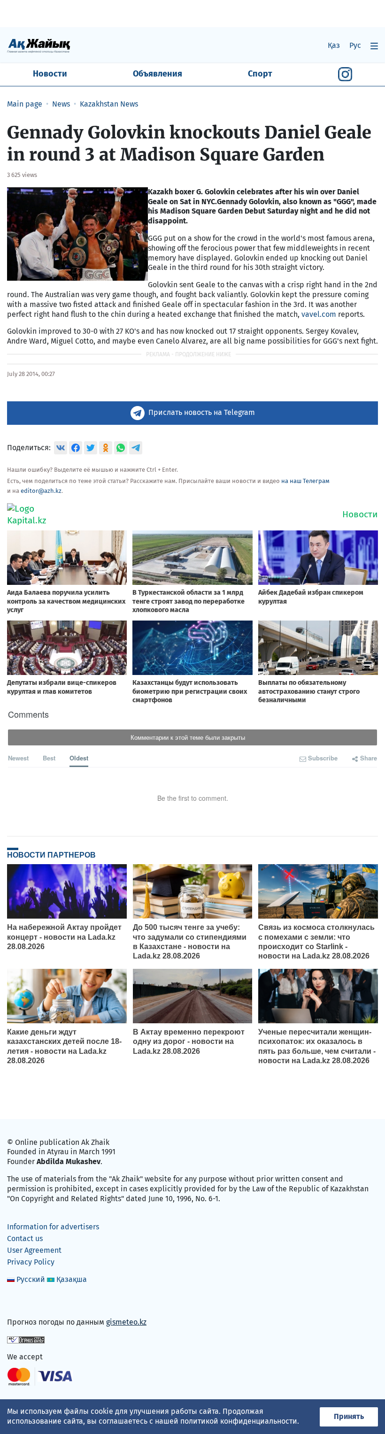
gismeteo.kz (126, 1322)
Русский (30, 1279)
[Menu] (374, 46)
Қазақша (71, 1279)
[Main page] (38, 45)
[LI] (27, 1302)
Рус (355, 45)
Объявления (157, 74)
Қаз (334, 45)
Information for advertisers (53, 1226)
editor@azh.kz (41, 490)
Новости (50, 74)
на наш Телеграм (305, 480)
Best (49, 757)
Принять (349, 1416)
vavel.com (319, 314)
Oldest (78, 757)
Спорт (260, 74)
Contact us (25, 1238)
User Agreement (34, 1250)
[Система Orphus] (26, 1339)
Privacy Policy (30, 1262)
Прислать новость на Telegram (201, 412)
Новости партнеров (51, 855)
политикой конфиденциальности (238, 1421)
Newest (18, 757)
